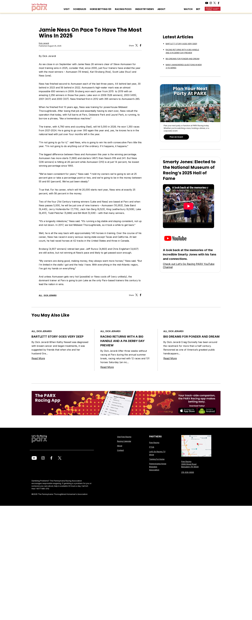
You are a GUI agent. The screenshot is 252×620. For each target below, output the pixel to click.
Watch (188, 9)
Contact (120, 450)
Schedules (79, 9)
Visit (67, 9)
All (40, 295)
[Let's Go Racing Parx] (46, 7)
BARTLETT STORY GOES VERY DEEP (181, 44)
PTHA (151, 447)
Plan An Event (176, 137)
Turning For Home (156, 459)
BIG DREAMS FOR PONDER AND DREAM (182, 59)
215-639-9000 (187, 472)
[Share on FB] (140, 46)
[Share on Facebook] (140, 295)
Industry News (144, 9)
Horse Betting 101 (100, 9)
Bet (198, 9)
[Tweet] (136, 46)
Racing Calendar (124, 441)
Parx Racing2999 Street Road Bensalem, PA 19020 (190, 464)
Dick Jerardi (44, 43)
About (161, 9)
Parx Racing (154, 442)
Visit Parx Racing (124, 437)
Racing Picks (123, 9)
